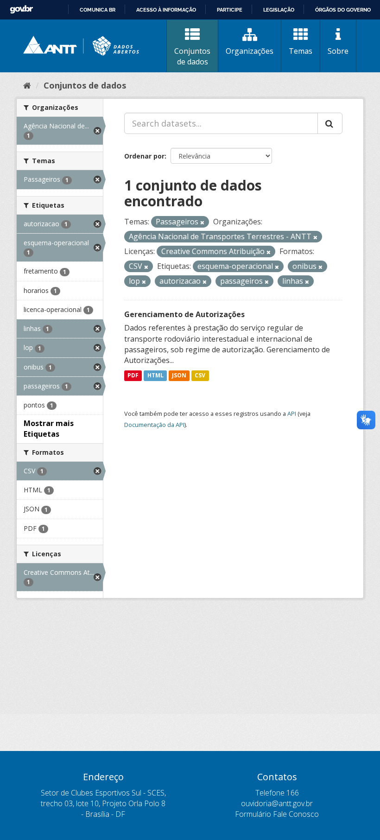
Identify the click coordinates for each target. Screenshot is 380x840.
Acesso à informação (166, 9)
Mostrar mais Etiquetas (49, 428)
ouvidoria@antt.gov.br (277, 803)
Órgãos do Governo (343, 9)
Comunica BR (97, 9)
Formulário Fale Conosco (277, 814)
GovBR (21, 9)
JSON (179, 375)
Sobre (338, 51)
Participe (229, 9)
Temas (300, 51)
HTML (155, 375)
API (291, 413)
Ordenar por (144, 156)
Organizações (249, 51)
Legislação (278, 9)
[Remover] (202, 222)
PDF (133, 375)
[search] (329, 123)
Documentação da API (154, 424)
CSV (200, 375)
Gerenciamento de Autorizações (184, 314)
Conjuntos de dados (192, 56)
